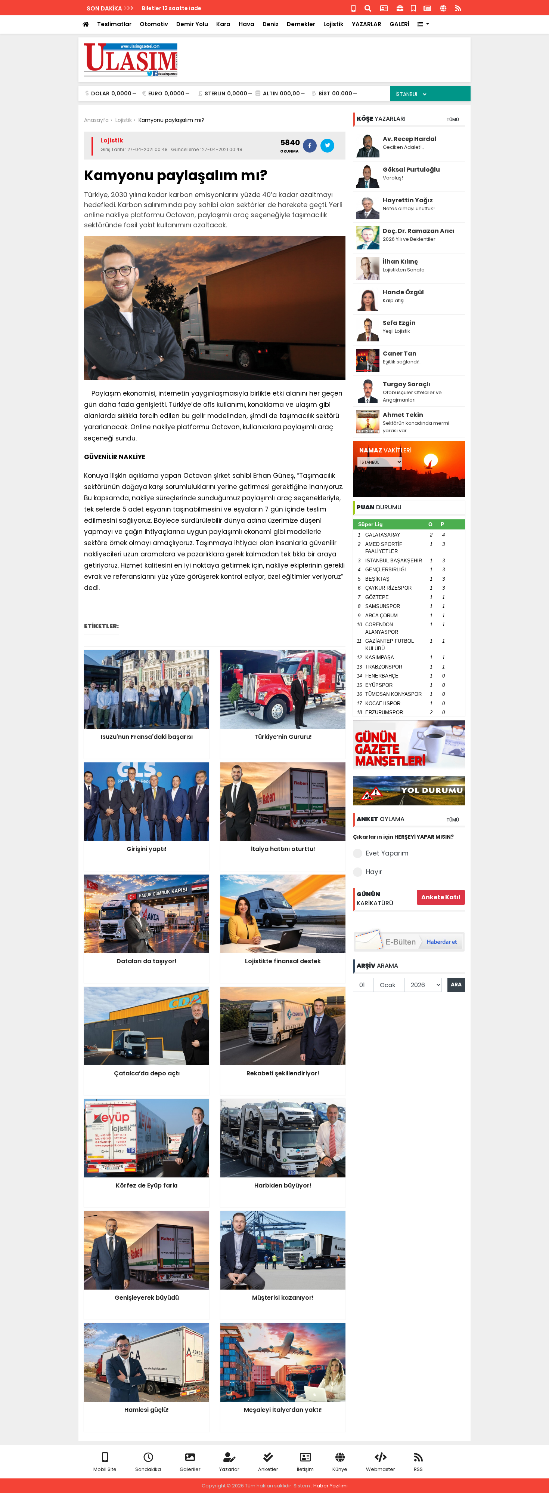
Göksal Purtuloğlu (411, 169)
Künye (339, 1469)
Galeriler (190, 1469)
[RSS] (458, 7)
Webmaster (380, 1469)
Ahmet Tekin (403, 415)
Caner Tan (399, 353)
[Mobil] (353, 7)
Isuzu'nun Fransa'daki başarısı (183, 8)
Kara (223, 24)
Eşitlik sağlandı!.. (402, 361)
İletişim (305, 1469)
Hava (246, 24)
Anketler (268, 1469)
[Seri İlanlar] (413, 7)
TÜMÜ (452, 119)
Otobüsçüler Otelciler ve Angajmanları (412, 396)
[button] (423, 24)
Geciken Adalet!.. (403, 147)
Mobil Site (105, 1469)
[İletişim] (383, 7)
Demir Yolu (192, 24)
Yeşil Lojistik (396, 331)
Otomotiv (154, 24)
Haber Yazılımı (330, 1485)
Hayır (374, 871)
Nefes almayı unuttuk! (409, 208)
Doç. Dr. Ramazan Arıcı (419, 231)
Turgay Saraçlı (406, 384)
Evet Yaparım (387, 853)
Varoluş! (393, 177)
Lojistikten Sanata (404, 269)
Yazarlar (229, 1469)
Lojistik (333, 24)
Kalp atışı (393, 300)
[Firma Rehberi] (400, 7)
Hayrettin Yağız (408, 200)
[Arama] (368, 7)
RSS (418, 1469)
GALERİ (399, 24)
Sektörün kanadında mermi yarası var (416, 427)
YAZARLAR (366, 24)
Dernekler (301, 24)
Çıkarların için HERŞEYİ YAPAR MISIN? (403, 837)
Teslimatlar (114, 24)
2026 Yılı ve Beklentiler (409, 239)
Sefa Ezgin (399, 323)
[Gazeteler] (427, 7)
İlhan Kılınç (400, 261)
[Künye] (443, 7)
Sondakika (148, 1469)
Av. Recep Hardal (410, 139)
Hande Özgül (403, 292)
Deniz (271, 24)
